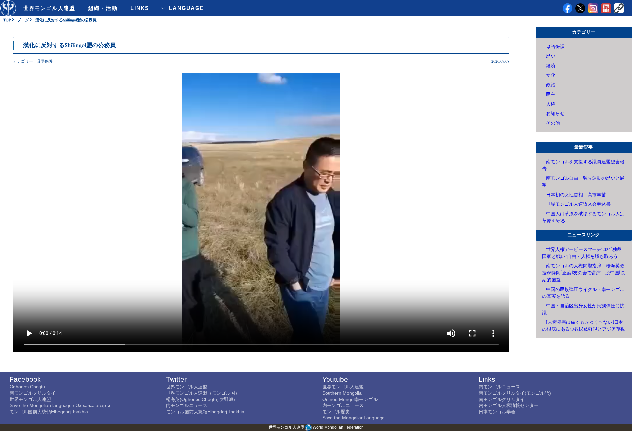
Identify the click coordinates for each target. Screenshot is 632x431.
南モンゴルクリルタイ (33, 393)
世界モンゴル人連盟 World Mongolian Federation (316, 427)
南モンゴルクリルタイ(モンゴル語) (515, 393)
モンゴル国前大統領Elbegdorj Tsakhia (49, 411)
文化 (550, 75)
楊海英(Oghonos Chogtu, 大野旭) (200, 399)
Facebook (25, 379)
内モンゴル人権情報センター (509, 405)
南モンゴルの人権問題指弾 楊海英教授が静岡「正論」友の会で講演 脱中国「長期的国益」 (583, 272)
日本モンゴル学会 (497, 411)
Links (487, 379)
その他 (553, 123)
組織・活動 (102, 8)
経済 (550, 65)
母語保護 (45, 61)
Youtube (335, 379)
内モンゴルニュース (186, 405)
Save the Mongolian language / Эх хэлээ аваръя (61, 405)
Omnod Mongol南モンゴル (350, 399)
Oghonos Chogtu (27, 386)
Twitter (176, 379)
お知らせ (555, 113)
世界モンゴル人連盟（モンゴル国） (203, 393)
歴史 (550, 56)
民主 (550, 94)
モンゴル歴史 (336, 411)
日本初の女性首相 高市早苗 (576, 194)
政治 (550, 84)
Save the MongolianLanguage (353, 417)
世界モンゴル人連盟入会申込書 (578, 204)
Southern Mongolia (342, 393)
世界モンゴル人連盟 (49, 8)
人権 (550, 104)
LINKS (139, 8)
